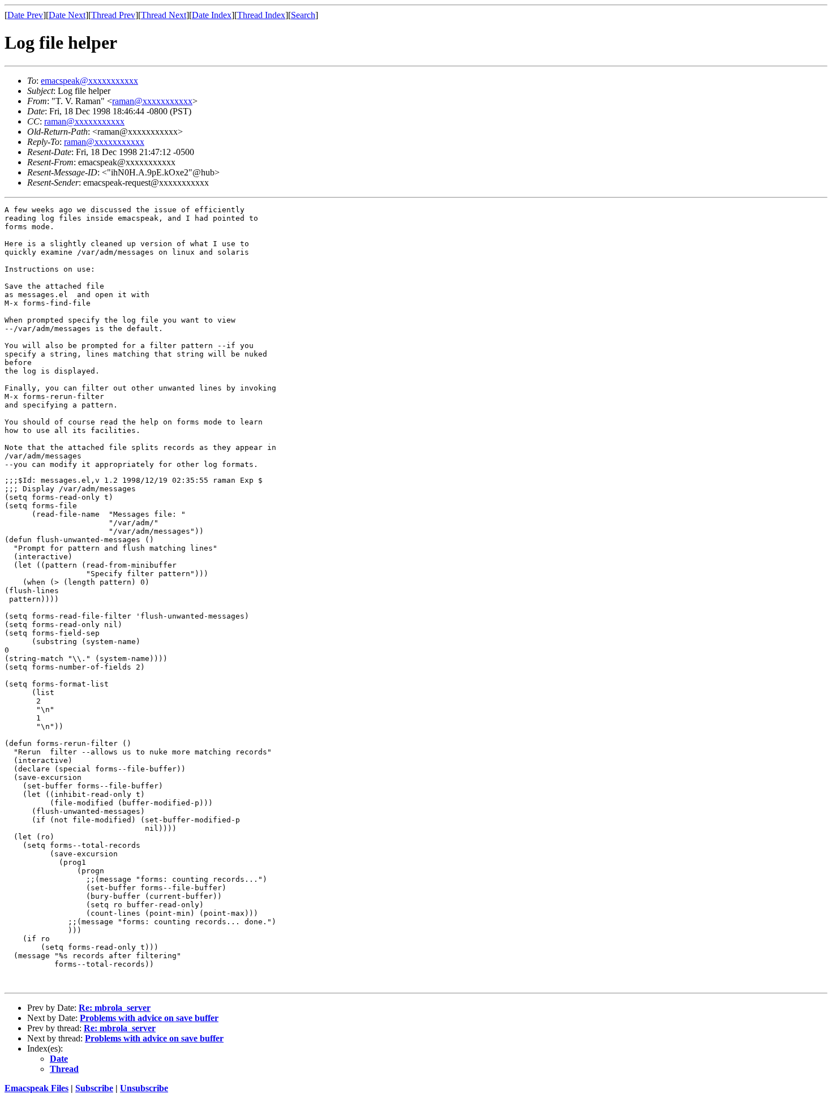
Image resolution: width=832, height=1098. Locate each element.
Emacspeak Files (36, 1088)
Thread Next (163, 15)
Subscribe (94, 1088)
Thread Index (261, 15)
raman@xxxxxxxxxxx (152, 101)
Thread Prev (113, 15)
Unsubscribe (144, 1088)
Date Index (211, 15)
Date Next (67, 15)
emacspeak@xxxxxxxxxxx (89, 80)
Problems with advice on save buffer (149, 1018)
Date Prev (25, 15)
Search (303, 15)
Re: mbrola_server (115, 1008)
